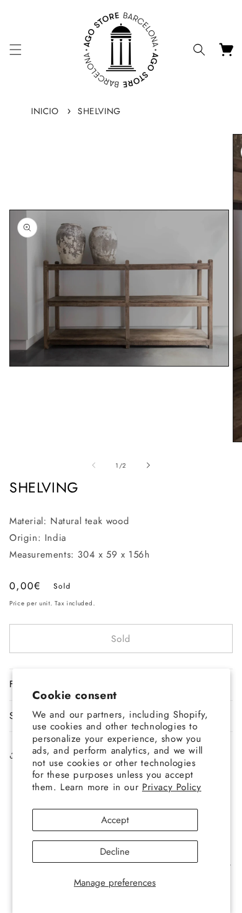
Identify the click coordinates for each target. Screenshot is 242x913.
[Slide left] (93, 465)
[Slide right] (148, 465)
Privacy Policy (171, 787)
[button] (15, 49)
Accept (115, 820)
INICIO (45, 111)
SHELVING (99, 111)
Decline (115, 851)
